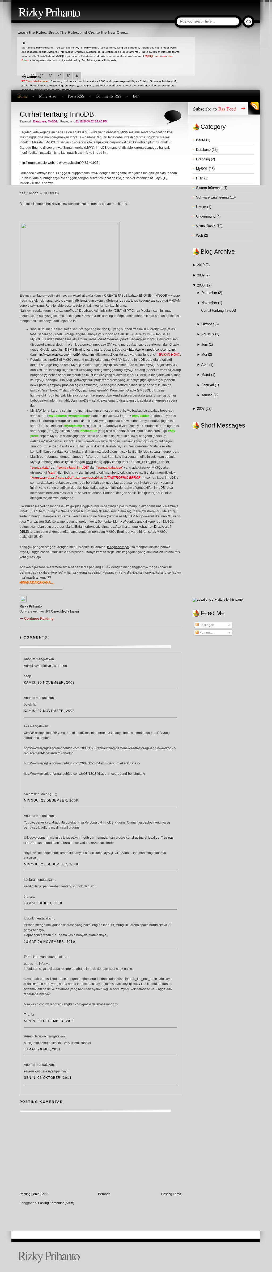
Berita (200, 140)
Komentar (206, 633)
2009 (201, 275)
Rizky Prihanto (49, 11)
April (205, 365)
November (209, 303)
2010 (201, 265)
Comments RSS (108, 96)
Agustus (208, 334)
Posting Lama (171, 1194)
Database (39, 121)
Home (23, 96)
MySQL (53, 121)
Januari (207, 395)
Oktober (208, 324)
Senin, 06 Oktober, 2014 (48, 1078)
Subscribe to (214, 108)
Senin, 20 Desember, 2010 (49, 1021)
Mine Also (47, 96)
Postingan (206, 625)
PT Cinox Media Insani (35, 81)
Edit (136, 96)
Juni (205, 344)
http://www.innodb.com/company (152, 349)
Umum (201, 207)
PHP (199, 178)
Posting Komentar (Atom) (56, 1203)
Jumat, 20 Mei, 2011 (42, 1049)
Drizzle (159, 527)
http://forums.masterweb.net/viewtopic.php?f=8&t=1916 (59, 163)
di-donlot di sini (124, 431)
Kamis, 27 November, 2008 (49, 711)
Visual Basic (205, 226)
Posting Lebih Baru (33, 1194)
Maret (206, 375)
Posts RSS (76, 96)
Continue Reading (39, 618)
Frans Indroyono (36, 957)
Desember (209, 293)
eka (26, 726)
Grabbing (203, 159)
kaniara (29, 880)
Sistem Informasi (209, 188)
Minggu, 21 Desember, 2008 (51, 800)
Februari (208, 385)
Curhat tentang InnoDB (57, 114)
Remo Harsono (35, 1036)
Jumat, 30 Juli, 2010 (43, 903)
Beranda (104, 1194)
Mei (204, 354)
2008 (201, 285)
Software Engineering (212, 197)
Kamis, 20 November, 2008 (49, 682)
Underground (205, 216)
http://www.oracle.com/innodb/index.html (66, 354)
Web (199, 235)
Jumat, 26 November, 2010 (49, 942)
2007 (201, 409)
